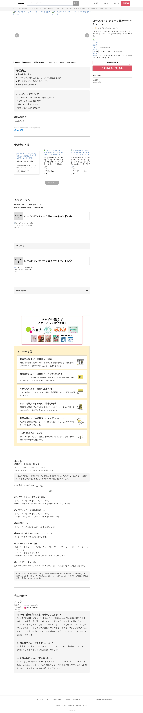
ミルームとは (39, 699)
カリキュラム (51, 62)
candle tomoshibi (104, 47)
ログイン (116, 3)
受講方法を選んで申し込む (112, 68)
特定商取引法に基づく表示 (104, 699)
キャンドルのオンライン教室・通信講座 (41, 9)
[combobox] (53, 3)
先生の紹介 (71, 62)
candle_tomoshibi (32, 607)
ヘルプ (48, 699)
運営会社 (67, 699)
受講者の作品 (39, 62)
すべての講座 (94, 3)
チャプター (21, 246)
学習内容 (16, 62)
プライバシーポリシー (87, 699)
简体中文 (78, 705)
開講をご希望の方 (58, 699)
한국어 (85, 705)
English (64, 705)
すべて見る (52, 183)
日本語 (58, 705)
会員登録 (126, 3)
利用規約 (75, 699)
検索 (76, 3)
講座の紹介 (26, 62)
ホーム (15, 9)
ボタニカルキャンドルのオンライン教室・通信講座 (70, 9)
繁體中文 (71, 705)
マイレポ (105, 3)
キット (62, 62)
